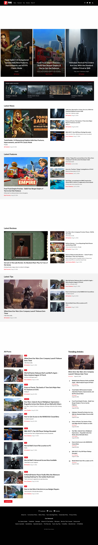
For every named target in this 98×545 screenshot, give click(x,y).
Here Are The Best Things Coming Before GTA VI (79, 169)
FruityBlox (64, 524)
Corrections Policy (32, 514)
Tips (24, 2)
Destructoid (76, 521)
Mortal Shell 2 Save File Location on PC (76, 303)
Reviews (28, 2)
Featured (19, 2)
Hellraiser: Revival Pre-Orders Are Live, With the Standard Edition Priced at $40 (81, 65)
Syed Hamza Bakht (70, 262)
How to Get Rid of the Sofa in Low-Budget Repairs (41, 489)
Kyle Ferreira (49, 74)
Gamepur (37, 521)
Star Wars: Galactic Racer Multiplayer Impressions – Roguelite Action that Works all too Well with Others (82, 432)
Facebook (42, 511)
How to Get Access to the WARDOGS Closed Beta (80, 291)
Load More (8, 501)
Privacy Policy (73, 514)
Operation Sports (37, 524)
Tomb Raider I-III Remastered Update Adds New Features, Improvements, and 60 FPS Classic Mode (83, 391)
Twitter (50, 511)
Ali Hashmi (16, 74)
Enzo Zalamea (69, 136)
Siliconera (57, 521)
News (15, 2)
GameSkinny (28, 524)
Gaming (27, 399)
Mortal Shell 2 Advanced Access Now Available (40, 460)
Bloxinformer (72, 524)
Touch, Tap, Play (56, 524)
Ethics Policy (42, 514)
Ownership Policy (63, 514)
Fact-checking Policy (52, 514)
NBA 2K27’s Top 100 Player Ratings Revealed (78, 132)
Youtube (57, 511)
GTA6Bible (80, 524)
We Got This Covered (66, 521)
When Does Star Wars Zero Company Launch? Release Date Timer (81, 373)
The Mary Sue (47, 524)
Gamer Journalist (19, 524)
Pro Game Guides (22, 521)
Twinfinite (31, 521)
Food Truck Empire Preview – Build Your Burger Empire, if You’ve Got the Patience (49, 65)
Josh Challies (27, 410)
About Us (33, 2)
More (34, 3)
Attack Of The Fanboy (47, 521)
